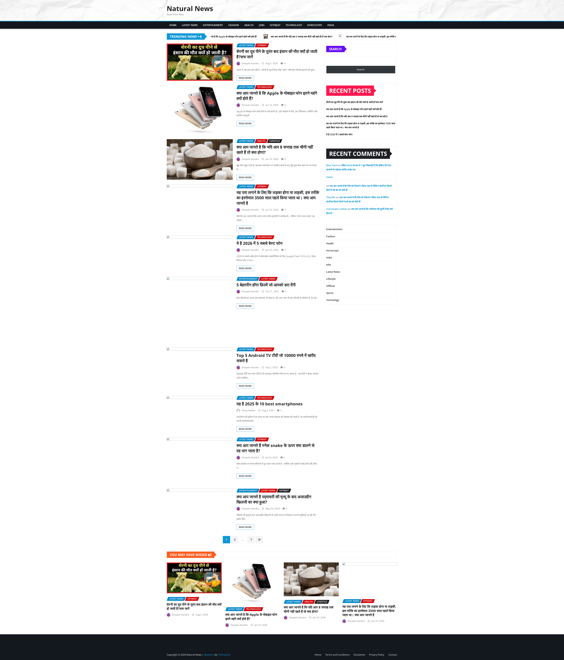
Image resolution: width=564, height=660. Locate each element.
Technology (294, 25)
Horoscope (314, 25)
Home (173, 25)
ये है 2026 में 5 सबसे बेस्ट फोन (259, 243)
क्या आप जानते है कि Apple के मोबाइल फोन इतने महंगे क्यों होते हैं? (276, 95)
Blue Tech (331, 165)
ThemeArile (224, 654)
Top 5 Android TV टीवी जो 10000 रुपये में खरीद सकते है (276, 357)
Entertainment (213, 25)
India (330, 25)
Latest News (190, 25)
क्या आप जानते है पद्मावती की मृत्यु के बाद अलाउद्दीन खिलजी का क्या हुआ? (273, 499)
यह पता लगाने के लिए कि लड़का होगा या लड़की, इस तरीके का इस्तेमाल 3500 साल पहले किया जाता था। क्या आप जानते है (277, 198)
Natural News (190, 8)
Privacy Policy (377, 654)
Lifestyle (331, 278)
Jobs (262, 25)
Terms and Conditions (337, 654)
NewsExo (209, 654)
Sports (330, 293)
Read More (245, 77)
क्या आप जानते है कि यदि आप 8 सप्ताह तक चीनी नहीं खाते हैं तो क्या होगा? (274, 149)
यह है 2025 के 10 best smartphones (269, 404)
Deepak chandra (250, 63)
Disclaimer (359, 654)
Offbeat (275, 25)
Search (335, 49)
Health (249, 25)
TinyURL (330, 197)
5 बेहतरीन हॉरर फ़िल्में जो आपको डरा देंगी (266, 285)
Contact (392, 654)
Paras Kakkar (248, 410)
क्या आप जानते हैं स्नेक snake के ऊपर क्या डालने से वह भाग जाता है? (275, 448)
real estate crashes (336, 209)
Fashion (233, 25)
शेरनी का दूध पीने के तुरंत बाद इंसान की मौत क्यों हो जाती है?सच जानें (276, 53)
